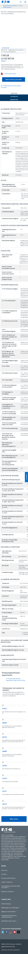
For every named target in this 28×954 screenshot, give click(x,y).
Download (6, 48)
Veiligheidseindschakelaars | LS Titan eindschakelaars (12, 6)
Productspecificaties (10, 74)
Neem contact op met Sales (14, 79)
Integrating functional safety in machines (11, 86)
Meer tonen (14, 819)
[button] (26, 477)
